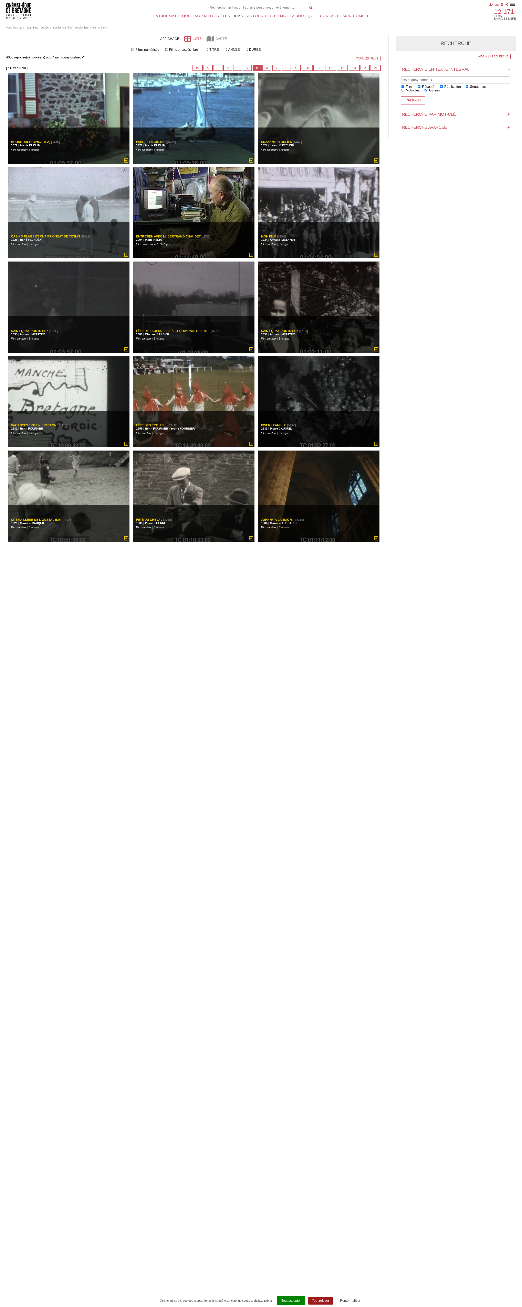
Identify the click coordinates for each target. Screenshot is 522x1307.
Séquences (478, 86)
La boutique (303, 16)
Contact (329, 16)
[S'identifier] (502, 4)
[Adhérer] (491, 4)
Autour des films (266, 16)
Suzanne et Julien (276, 142)
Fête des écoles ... (152, 425)
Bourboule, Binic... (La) (30, 142)
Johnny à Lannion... (277, 519)
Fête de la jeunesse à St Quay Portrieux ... (173, 330)
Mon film (268, 236)
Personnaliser (350, 1300)
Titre (408, 86)
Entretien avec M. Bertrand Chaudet (168, 236)
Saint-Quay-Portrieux (30, 330)
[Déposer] (497, 4)
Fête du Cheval (149, 519)
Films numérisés (147, 49)
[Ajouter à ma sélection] (126, 160)
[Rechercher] (310, 7)
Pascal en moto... (151, 142)
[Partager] (506, 4)
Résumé (427, 86)
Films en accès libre (183, 49)
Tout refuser (320, 1300)
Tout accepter (291, 1300)
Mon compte (356, 16)
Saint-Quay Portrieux (280, 330)
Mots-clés (412, 90)
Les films (233, 16)
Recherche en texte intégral (456, 69)
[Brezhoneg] (512, 4)
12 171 (504, 11)
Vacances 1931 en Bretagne (35, 425)
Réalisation (452, 86)
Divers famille (273, 425)
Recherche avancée (456, 127)
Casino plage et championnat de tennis (45, 236)
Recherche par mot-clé (456, 114)
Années (434, 90)
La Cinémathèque (172, 16)
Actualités (207, 16)
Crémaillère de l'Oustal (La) (36, 519)
